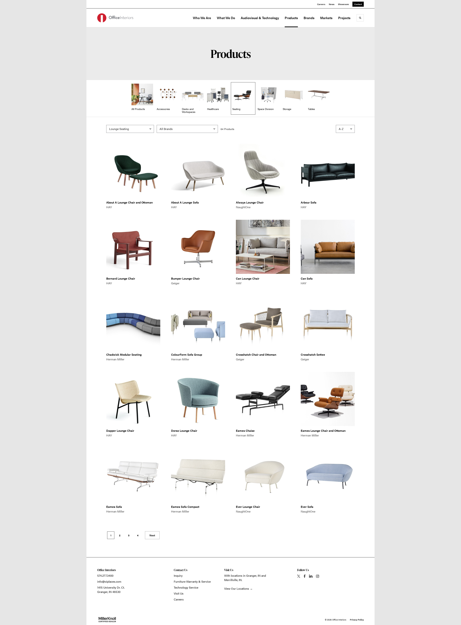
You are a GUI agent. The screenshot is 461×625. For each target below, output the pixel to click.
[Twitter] (298, 576)
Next (152, 535)
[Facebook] (304, 576)
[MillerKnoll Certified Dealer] (107, 619)
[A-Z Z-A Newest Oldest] (345, 129)
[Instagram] (317, 576)
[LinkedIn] (310, 576)
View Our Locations (236, 588)
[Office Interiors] (115, 17)
